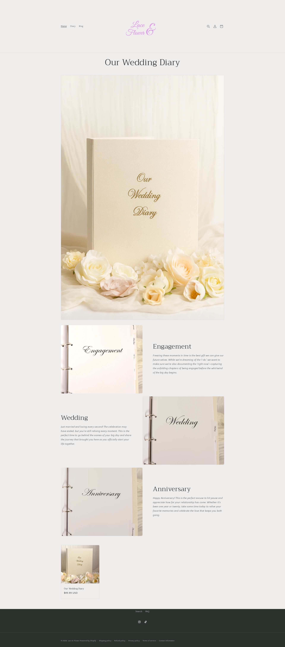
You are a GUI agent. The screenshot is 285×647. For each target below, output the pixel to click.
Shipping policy (105, 641)
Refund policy (119, 641)
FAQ (147, 611)
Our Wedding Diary (74, 588)
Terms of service (149, 641)
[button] (208, 26)
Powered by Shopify (88, 641)
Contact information (166, 641)
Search (139, 611)
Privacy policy (134, 641)
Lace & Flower (74, 641)
